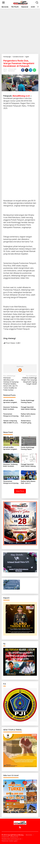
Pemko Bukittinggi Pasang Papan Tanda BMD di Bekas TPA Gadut (28, 401)
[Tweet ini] (26, 70)
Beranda (29, 835)
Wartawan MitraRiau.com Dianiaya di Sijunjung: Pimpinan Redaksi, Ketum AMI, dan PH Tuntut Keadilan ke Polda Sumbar (11, 383)
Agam (5, 71)
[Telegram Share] (30, 70)
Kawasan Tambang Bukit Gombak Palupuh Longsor (10, 408)
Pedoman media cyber (10, 841)
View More (20, 491)
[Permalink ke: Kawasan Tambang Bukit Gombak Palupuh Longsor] (11, 458)
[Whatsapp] (34, 70)
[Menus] (3, 2)
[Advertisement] (20, 31)
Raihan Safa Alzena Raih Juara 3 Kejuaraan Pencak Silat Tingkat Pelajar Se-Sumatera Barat (28, 415)
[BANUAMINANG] (20, 2)
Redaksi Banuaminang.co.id (11, 839)
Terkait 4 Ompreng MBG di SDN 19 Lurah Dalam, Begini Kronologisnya (10, 422)
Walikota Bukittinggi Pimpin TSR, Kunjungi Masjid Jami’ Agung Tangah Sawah (29, 380)
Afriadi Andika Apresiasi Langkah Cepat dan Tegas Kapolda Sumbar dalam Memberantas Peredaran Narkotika (11, 401)
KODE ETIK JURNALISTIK (10, 837)
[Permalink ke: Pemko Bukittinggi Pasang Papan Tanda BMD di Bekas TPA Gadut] (29, 441)
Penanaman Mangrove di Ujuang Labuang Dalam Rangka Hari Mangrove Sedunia (10, 415)
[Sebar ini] (22, 70)
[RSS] (20, 370)
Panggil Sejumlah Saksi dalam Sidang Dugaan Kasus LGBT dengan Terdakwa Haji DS (28, 408)
